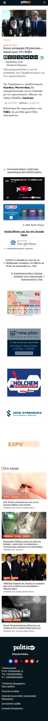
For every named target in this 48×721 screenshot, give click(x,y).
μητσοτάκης (29, 248)
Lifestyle (6, 578)
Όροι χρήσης (8, 686)
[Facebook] (5, 57)
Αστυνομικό (8, 620)
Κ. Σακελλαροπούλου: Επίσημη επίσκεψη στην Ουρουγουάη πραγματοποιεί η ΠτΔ (26, 276)
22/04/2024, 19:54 (14, 62)
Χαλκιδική (26, 536)
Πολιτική (14, 45)
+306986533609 (14, 677)
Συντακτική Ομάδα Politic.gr (25, 507)
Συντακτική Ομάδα (11, 704)
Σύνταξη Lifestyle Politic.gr (25, 591)
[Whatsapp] (19, 57)
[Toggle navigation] (5, 2)
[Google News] (36, 57)
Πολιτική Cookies (10, 691)
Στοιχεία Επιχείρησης (12, 708)
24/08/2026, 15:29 (9, 549)
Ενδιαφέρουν (15, 496)
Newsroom (19, 549)
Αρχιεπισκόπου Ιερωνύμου (15, 248)
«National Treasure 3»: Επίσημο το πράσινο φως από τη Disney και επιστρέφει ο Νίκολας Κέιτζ (23, 586)
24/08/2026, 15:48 (9, 507)
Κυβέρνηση (7, 45)
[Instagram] (14, 57)
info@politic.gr (15, 671)
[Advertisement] (24, 143)
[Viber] (23, 57)
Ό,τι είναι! (25, 496)
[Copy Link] (32, 57)
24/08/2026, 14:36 (9, 591)
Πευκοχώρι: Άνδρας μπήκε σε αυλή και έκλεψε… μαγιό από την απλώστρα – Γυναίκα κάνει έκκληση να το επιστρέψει (23, 544)
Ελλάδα (6, 496)
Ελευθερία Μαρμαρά (16, 65)
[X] (10, 57)
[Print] (27, 57)
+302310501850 (14, 674)
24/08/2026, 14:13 (9, 631)
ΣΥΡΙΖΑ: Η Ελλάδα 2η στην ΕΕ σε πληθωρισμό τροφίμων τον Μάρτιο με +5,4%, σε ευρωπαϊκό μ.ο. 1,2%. (25, 263)
